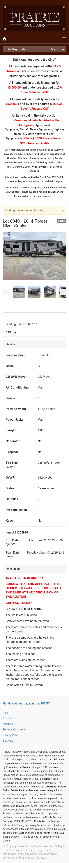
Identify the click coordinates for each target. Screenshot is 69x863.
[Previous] (6, 292)
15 (25, 299)
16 (29, 299)
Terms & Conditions (14, 729)
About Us (8, 724)
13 (46, 297)
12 (42, 297)
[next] (63, 292)
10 (33, 297)
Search (54, 49)
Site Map (8, 740)
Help (5, 712)
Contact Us (9, 718)
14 (21, 299)
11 (38, 297)
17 (33, 299)
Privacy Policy (11, 735)
